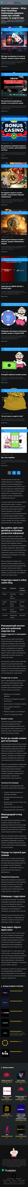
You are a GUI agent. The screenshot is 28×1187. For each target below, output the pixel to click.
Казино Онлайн (6, 1180)
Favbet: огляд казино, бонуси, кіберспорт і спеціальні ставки (21, 1116)
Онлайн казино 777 (7, 1080)
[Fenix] (5, 996)
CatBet (12, 1030)
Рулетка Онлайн (21, 1180)
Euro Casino (13, 1040)
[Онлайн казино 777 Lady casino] (21, 1090)
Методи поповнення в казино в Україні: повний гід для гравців (13, 57)
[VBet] (7, 1132)
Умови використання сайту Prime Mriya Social (14, 1183)
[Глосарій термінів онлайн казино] (14, 358)
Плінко (13, 1180)
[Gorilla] (21, 1132)
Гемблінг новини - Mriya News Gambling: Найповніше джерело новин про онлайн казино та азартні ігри (15, 29)
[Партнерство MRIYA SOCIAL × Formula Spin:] (14, 269)
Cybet (11, 999)
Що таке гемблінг (8, 457)
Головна (3, 20)
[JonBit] (5, 1016)
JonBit (12, 1009)
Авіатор (5, 1181)
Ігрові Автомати (10, 1178)
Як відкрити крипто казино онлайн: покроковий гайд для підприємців (12, 195)
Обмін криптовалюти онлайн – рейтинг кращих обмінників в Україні (13, 242)
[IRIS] (5, 1056)
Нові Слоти (21, 1181)
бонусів (23, 728)
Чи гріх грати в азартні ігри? (12, 416)
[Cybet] (5, 1006)
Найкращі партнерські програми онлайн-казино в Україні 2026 (14, 332)
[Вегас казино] (21, 1078)
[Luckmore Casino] (5, 1026)
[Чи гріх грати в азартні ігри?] (14, 399)
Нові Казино (19, 1178)
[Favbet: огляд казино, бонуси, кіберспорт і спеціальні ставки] (21, 1112)
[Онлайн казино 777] (7, 1078)
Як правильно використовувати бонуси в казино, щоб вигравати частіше (13, 148)
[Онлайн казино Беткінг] (7, 1094)
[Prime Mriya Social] (14, 2)
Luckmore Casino (15, 1019)
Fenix (11, 989)
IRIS (11, 1050)
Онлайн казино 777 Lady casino (21, 1097)
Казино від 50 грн (13, 1181)
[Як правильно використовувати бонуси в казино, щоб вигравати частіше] (14, 128)
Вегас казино (21, 1080)
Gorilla (21, 1134)
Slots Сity (7, 1114)
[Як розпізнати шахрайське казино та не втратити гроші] (14, 83)
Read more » (4, 66)
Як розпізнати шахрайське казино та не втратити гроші (12, 102)
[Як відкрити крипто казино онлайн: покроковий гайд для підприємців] (14, 175)
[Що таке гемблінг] (14, 440)
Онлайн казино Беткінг (7, 1097)
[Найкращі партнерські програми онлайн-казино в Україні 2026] (14, 313)
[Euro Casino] (5, 1046)
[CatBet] (5, 1036)
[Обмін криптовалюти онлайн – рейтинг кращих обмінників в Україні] (14, 222)
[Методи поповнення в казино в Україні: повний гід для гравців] (14, 39)
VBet (7, 1134)
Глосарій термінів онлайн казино (14, 374)
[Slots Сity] (7, 1112)
